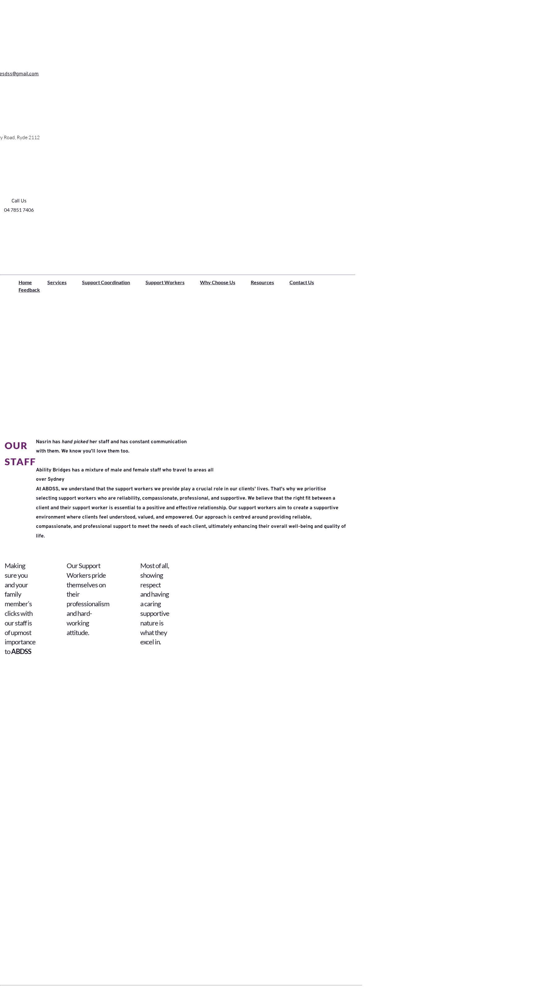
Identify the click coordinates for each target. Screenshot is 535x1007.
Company (21, 960)
